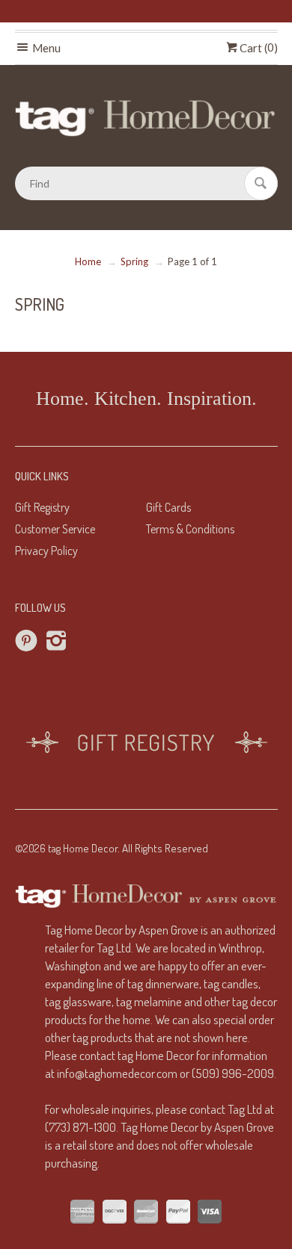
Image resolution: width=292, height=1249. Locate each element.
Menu (45, 48)
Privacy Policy (46, 550)
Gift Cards (168, 507)
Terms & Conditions (190, 528)
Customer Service (55, 528)
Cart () (257, 48)
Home (88, 261)
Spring (134, 261)
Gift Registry (42, 507)
